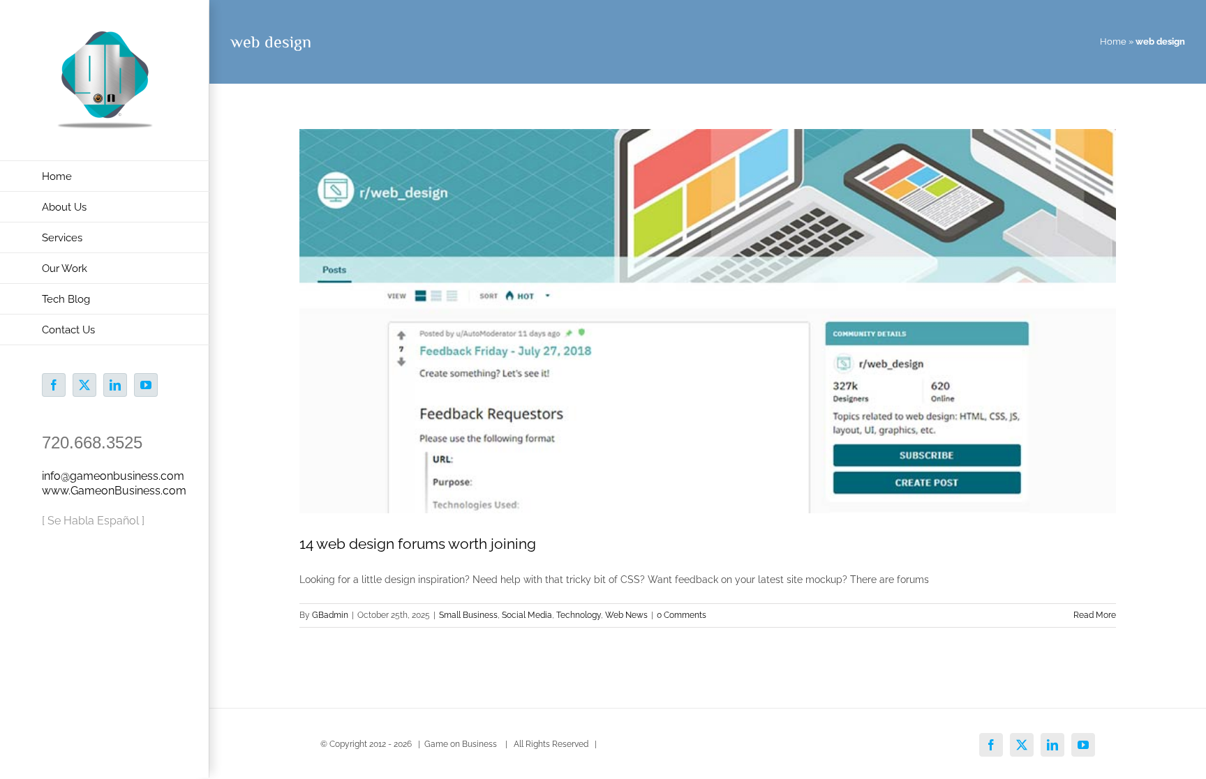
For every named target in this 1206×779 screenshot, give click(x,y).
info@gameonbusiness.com (113, 476)
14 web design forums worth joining (417, 543)
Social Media (527, 615)
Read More (1094, 615)
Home (1113, 41)
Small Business (468, 615)
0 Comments (681, 615)
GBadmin (330, 615)
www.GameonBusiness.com (114, 490)
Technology (578, 615)
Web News (626, 615)
